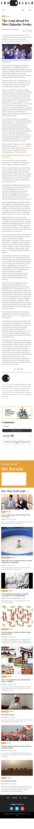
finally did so (17, 316)
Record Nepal (5, 384)
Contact (25, 798)
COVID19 (3, 557)
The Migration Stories (9, 781)
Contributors (15, 798)
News (3, 16)
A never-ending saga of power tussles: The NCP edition (15, 516)
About (8, 798)
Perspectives (4, 591)
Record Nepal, (6, 29)
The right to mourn (8, 715)
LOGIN (30, 10)
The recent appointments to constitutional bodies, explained (15, 680)
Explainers (4, 677)
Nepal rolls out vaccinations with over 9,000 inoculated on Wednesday (16, 561)
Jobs (20, 798)
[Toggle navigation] (3, 10)
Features (3, 512)
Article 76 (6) (21, 146)
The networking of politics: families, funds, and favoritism (16, 633)
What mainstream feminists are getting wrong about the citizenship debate (15, 595)
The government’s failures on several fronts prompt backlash (16, 747)
